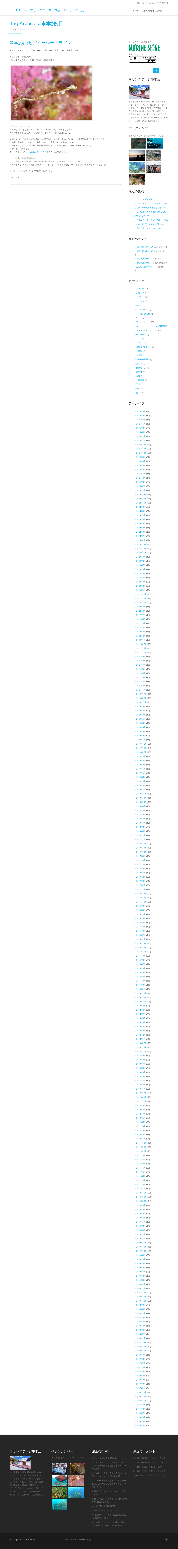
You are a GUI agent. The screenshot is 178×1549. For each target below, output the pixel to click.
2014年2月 (141, 1034)
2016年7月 (141, 914)
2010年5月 (141, 1221)
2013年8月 (141, 1059)
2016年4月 (141, 926)
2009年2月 (141, 1284)
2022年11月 (141, 598)
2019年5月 (141, 773)
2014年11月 (141, 997)
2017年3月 (141, 881)
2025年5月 (141, 473)
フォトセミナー (143, 322)
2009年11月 (141, 1246)
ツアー (139, 317)
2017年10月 (141, 852)
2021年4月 (141, 677)
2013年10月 (141, 1051)
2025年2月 (141, 486)
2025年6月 (141, 469)
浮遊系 (139, 363)
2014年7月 (141, 1014)
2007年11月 (141, 1346)
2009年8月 (141, 1259)
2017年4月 (141, 877)
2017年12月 (141, 843)
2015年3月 (141, 980)
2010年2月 (141, 1234)
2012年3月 (141, 1130)
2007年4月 (141, 1375)
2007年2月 (141, 1384)
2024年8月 (141, 511)
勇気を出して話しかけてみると (150, 228)
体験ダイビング (143, 347)
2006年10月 (141, 1400)
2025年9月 (141, 457)
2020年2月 (141, 735)
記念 (138, 384)
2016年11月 (141, 897)
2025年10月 (141, 453)
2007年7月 (141, 1363)
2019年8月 (141, 760)
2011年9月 (141, 1155)
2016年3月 (141, 931)
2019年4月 (141, 777)
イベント (140, 297)
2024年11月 (141, 498)
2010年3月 (141, 1230)
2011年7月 (141, 1163)
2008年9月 (141, 1305)
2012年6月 (141, 1118)
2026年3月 (141, 432)
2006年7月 (141, 1413)
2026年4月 (141, 428)
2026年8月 (141, 411)
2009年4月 (141, 1276)
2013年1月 (141, 1088)
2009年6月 (141, 1267)
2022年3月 (141, 631)
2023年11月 (141, 548)
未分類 (139, 355)
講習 (138, 388)
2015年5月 (141, 972)
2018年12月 (141, 793)
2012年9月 (141, 1105)
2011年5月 (141, 1172)
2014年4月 (141, 1026)
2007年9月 (141, 1355)
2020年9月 (141, 706)
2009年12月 (141, 1242)
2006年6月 (141, 1417)
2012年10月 (141, 1101)
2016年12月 (141, 893)
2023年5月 (141, 573)
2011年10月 (141, 1151)
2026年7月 (141, 415)
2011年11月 (141, 1147)
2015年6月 (141, 968)
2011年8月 (141, 1159)
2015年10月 (141, 951)
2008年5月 (141, 1321)
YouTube (140, 288)
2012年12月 (141, 1093)
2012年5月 (141, 1122)
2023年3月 (141, 581)
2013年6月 (141, 1068)
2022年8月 (141, 610)
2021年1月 (141, 689)
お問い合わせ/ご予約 (152, 3)
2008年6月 (141, 1317)
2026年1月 (141, 440)
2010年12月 (141, 1192)
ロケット (140, 342)
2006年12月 (141, 1392)
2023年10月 (141, 552)
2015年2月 (141, 985)
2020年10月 (141, 702)
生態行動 (140, 380)
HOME (135, 10)
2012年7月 (141, 1113)
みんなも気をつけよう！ (147, 266)
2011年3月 (141, 1180)
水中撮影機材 (142, 359)
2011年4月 (141, 1176)
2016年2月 (141, 935)
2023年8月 (141, 561)
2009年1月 (141, 1288)
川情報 (139, 351)
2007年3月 (141, 1379)
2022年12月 (141, 594)
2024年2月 (141, 536)
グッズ (139, 305)
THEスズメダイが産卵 (37, 151)
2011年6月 (141, 1167)
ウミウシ (140, 301)
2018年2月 (141, 835)
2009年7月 (141, 1263)
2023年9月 (141, 556)
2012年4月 (141, 1126)
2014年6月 (141, 1018)
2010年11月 (141, 1197)
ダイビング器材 (143, 313)
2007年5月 (141, 1371)
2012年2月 (141, 1134)
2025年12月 (141, 444)
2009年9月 (141, 1255)
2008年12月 (141, 1292)
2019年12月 (141, 743)
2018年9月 (141, 806)
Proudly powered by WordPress (22, 1539)
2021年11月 (141, 648)
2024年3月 (141, 532)
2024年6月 (141, 519)
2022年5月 (141, 623)
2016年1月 (141, 939)
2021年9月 (141, 656)
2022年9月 (141, 606)
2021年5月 (141, 673)
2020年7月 (141, 714)
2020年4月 (141, 727)
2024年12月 (141, 494)
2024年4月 (141, 527)
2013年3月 (141, 1080)
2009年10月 (141, 1251)
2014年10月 (141, 1001)
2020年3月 (141, 731)
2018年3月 (141, 831)
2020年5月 (141, 723)
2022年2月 (141, 635)
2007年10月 (141, 1350)
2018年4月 (141, 827)
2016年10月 (141, 901)
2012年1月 (141, 1138)
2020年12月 (141, 694)
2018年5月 (141, 822)
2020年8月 (141, 710)
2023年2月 (141, 586)
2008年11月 (141, 1296)
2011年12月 (141, 1143)
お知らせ (140, 293)
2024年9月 (141, 507)
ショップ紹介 (142, 309)
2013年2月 (141, 1084)
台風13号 (98, 1506)
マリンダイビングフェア (147, 330)
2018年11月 (141, 798)
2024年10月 (141, 502)
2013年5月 (141, 1072)
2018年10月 (141, 802)
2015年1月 (141, 989)
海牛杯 (139, 371)
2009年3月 (141, 1280)
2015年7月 (141, 964)
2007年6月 (141, 1367)
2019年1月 (141, 789)
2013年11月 (141, 1047)
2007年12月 (141, 1342)
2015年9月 (141, 955)
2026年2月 (141, 436)
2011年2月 (141, 1184)
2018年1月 (141, 839)
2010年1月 (141, 1238)
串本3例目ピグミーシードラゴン (40, 43)
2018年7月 (141, 814)
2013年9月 (141, 1055)
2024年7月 (141, 515)
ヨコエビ (140, 338)
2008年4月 (141, 1325)
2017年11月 (141, 847)
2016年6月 (141, 918)
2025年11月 (141, 448)
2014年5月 (141, 1022)
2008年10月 (141, 1300)
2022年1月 (141, 640)
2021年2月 (141, 685)
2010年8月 (141, 1209)
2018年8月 (141, 810)
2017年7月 (141, 864)
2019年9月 (141, 756)
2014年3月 (141, 1030)
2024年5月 (141, 523)
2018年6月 (141, 818)
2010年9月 (141, 1205)
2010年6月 (141, 1217)
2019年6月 (141, 768)
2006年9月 (141, 1404)
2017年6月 (141, 868)
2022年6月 (141, 619)
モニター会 (141, 334)
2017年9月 (141, 856)
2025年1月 (141, 490)
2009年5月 (141, 1271)
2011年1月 (141, 1188)
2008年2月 (141, 1334)
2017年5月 (141, 872)
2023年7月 (141, 565)
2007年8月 (141, 1359)
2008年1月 (141, 1338)
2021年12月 (141, 644)
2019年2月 (141, 785)
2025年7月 (141, 465)
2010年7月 (141, 1213)
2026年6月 (141, 419)
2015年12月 (141, 943)
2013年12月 (141, 1043)
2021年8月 (141, 660)
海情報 (139, 367)
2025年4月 (141, 477)
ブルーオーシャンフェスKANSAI (150, 326)
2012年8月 (141, 1109)
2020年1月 (141, 739)
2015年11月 (141, 947)
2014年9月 (141, 1005)
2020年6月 (141, 719)
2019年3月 (141, 781)
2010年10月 (141, 1201)
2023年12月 (141, 544)
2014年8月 (141, 1010)
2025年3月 (141, 482)
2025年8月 (141, 461)
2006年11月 (141, 1396)
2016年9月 (141, 906)
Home (12, 29)
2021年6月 (141, 669)
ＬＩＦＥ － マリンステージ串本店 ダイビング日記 (47, 10)
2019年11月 (141, 748)
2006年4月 (141, 1425)
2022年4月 (141, 627)
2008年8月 (141, 1309)
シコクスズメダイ (144, 199)
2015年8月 (141, 960)
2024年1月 (141, 540)
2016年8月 (141, 910)
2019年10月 (141, 752)
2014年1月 (141, 1039)
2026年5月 (141, 423)
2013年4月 (141, 1076)
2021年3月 (141, 681)
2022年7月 (141, 615)
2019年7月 (141, 764)
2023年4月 (141, 577)
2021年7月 (141, 665)
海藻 (138, 376)
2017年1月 (141, 889)
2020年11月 (141, 698)
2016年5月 (141, 922)
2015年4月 (141, 976)
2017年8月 (141, 860)
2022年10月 (141, 602)
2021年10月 (141, 652)
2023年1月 (141, 590)
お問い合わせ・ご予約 (152, 10)
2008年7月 (141, 1313)
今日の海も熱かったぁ (146, 247)
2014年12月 (141, 993)
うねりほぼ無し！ (144, 258)
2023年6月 (141, 569)
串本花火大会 (100, 1510)
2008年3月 (141, 1330)
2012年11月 (141, 1097)
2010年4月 (141, 1226)
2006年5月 (141, 1421)
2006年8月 (141, 1409)
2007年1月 (141, 1388)
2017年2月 (141, 885)
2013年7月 (141, 1064)
